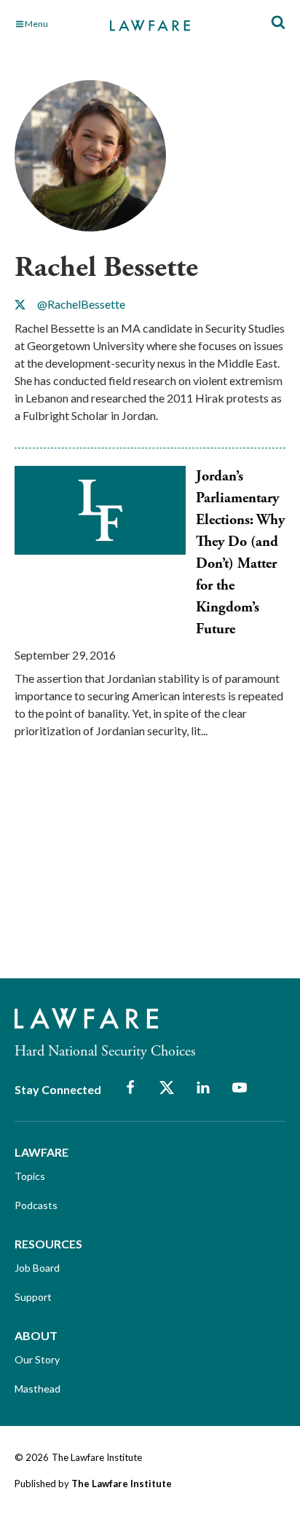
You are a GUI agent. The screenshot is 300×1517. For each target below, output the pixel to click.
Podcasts (36, 1205)
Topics (30, 1176)
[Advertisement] (124, 871)
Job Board (37, 1267)
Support (33, 1297)
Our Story (37, 1359)
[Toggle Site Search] (278, 23)
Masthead (37, 1388)
